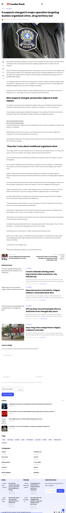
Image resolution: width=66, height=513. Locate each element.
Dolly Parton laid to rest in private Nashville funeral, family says (14, 500)
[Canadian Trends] (16, 4)
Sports (36, 457)
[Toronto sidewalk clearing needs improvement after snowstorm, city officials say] (13, 276)
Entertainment (6, 472)
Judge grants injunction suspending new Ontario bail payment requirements (30, 404)
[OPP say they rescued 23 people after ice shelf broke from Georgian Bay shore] (13, 313)
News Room (6, 19)
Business (36, 472)
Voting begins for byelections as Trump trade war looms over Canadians (35, 487)
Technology (38, 452)
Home (3, 8)
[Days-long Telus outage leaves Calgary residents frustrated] (13, 332)
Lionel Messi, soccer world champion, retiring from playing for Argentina (29, 426)
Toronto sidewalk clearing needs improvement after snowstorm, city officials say (41, 274)
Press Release (6, 462)
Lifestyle (4, 467)
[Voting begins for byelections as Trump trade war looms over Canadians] (26, 485)
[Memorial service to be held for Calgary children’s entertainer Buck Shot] (13, 295)
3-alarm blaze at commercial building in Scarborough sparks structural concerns (31, 411)
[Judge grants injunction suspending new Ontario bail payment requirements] (4, 406)
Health (36, 467)
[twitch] (63, 512)
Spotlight (5, 457)
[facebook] (54, 512)
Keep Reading (43, 284)
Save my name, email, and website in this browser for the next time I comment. (23, 382)
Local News (9, 8)
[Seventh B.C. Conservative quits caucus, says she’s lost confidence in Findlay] (4, 485)
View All (62, 400)
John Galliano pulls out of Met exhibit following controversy (25, 419)
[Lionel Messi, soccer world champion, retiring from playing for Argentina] (4, 429)
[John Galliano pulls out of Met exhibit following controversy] (4, 421)
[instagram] (59, 512)
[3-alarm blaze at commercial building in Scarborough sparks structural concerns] (4, 414)
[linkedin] (61, 512)
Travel (4, 452)
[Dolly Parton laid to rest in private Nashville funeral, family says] (4, 500)
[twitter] (56, 512)
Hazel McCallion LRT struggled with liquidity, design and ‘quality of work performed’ (36, 501)
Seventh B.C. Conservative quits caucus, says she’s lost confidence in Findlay (14, 487)
